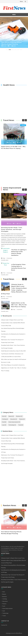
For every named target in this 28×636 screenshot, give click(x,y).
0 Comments (9, 258)
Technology (12, 425)
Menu (21, 1)
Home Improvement (20, 194)
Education (13, 419)
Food (4, 422)
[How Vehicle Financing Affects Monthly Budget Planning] (14, 31)
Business (19, 416)
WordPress (19, 633)
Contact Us (4, 625)
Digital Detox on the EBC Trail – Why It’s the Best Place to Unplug (19, 304)
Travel (23, 125)
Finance (22, 419)
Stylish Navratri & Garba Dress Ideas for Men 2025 (13, 351)
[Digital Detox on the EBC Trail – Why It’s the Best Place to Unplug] (14, 134)
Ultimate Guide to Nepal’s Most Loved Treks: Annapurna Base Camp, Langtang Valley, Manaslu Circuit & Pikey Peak (13, 322)
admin (14, 46)
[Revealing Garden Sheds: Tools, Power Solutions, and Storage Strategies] (14, 206)
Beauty (11, 416)
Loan (4, 425)
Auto (4, 416)
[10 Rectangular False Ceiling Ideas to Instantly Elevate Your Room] (5, 266)
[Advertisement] (14, 67)
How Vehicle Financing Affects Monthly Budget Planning (12, 43)
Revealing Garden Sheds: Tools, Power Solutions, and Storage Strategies (11, 229)
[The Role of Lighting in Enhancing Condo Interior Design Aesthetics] (5, 252)
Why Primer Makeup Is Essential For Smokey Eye (13, 365)
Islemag (8, 633)
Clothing (5, 419)
